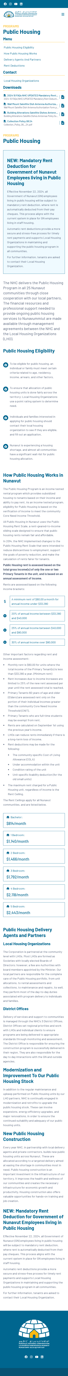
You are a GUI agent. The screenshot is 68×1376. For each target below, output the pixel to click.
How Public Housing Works (20, 53)
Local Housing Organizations (21, 80)
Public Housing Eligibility (19, 47)
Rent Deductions (14, 65)
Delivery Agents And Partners (22, 59)
